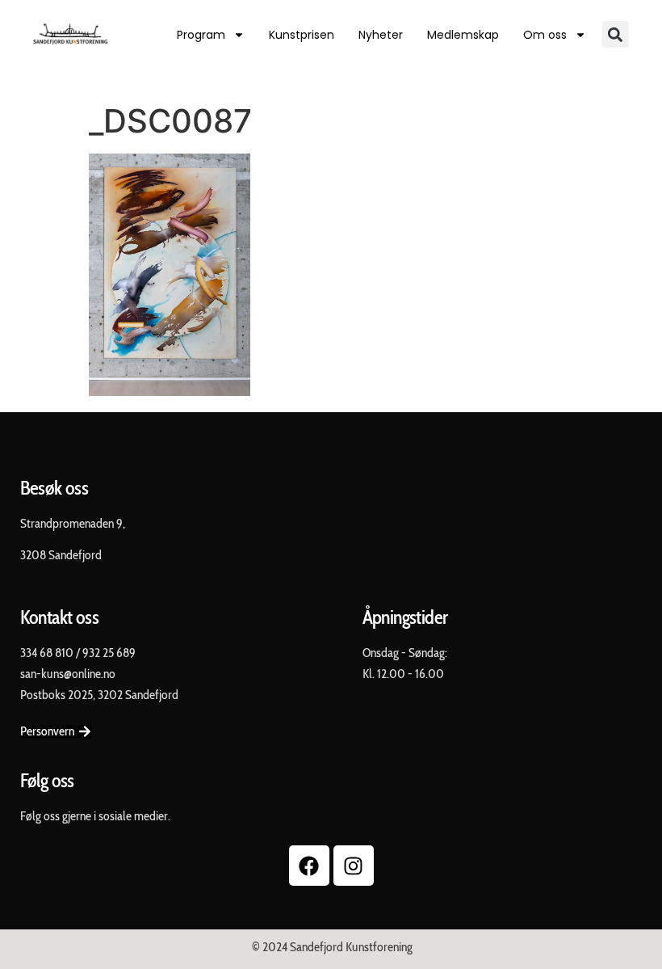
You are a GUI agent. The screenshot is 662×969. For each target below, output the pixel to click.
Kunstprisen (301, 35)
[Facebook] (309, 865)
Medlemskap (463, 35)
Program (201, 35)
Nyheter (380, 35)
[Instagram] (353, 865)
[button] (615, 34)
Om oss (545, 35)
